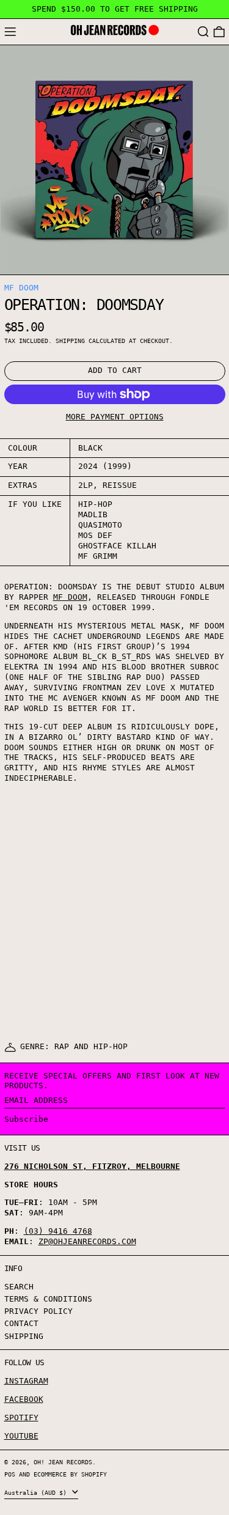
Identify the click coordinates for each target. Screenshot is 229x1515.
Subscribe (26, 1119)
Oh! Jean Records (63, 1461)
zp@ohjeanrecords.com (87, 1241)
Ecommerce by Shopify (70, 1474)
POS (9, 1474)
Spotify (21, 1417)
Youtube (21, 1435)
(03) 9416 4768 (58, 1231)
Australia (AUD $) (37, 1492)
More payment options (115, 416)
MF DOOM (21, 287)
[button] (203, 32)
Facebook (23, 1399)
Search (19, 1286)
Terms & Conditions (48, 1298)
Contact (21, 1323)
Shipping (70, 340)
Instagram (26, 1380)
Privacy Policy (38, 1311)
